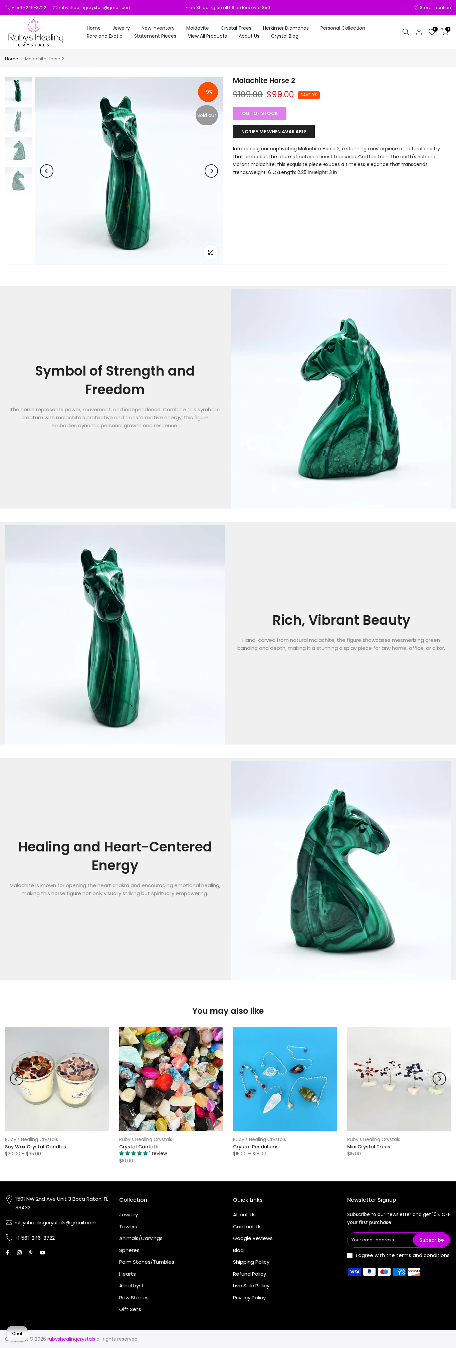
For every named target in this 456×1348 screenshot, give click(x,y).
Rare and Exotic (105, 36)
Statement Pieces (155, 36)
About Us (249, 36)
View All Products (207, 36)
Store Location (435, 7)
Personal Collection (342, 28)
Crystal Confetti (138, 1146)
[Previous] (46, 171)
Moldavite (197, 28)
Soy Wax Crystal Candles (35, 1146)
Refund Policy (249, 1273)
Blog (238, 1250)
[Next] (211, 171)
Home (94, 28)
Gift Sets (130, 1309)
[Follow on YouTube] (42, 1253)
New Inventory (158, 28)
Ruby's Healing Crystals (31, 1139)
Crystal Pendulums (256, 1146)
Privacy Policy (249, 1297)
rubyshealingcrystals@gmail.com (95, 7)
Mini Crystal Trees (368, 1146)
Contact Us (247, 1226)
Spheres (129, 1250)
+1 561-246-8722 (28, 7)
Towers (128, 1226)
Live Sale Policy (251, 1285)
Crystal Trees (236, 28)
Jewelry (121, 28)
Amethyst (131, 1285)
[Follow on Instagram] (19, 1253)
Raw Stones (134, 1297)
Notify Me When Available (273, 131)
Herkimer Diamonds (286, 28)
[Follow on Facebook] (7, 1253)
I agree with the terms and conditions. (403, 1255)
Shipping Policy (251, 1261)
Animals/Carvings (141, 1238)
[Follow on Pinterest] (30, 1253)
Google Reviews (253, 1238)
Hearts (127, 1273)
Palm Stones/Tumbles (146, 1261)
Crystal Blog (284, 36)
